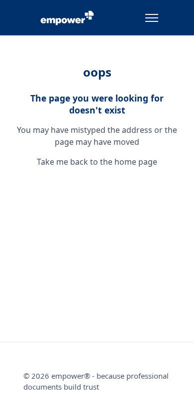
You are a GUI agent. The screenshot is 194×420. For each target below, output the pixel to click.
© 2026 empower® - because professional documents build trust (96, 381)
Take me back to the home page (97, 161)
